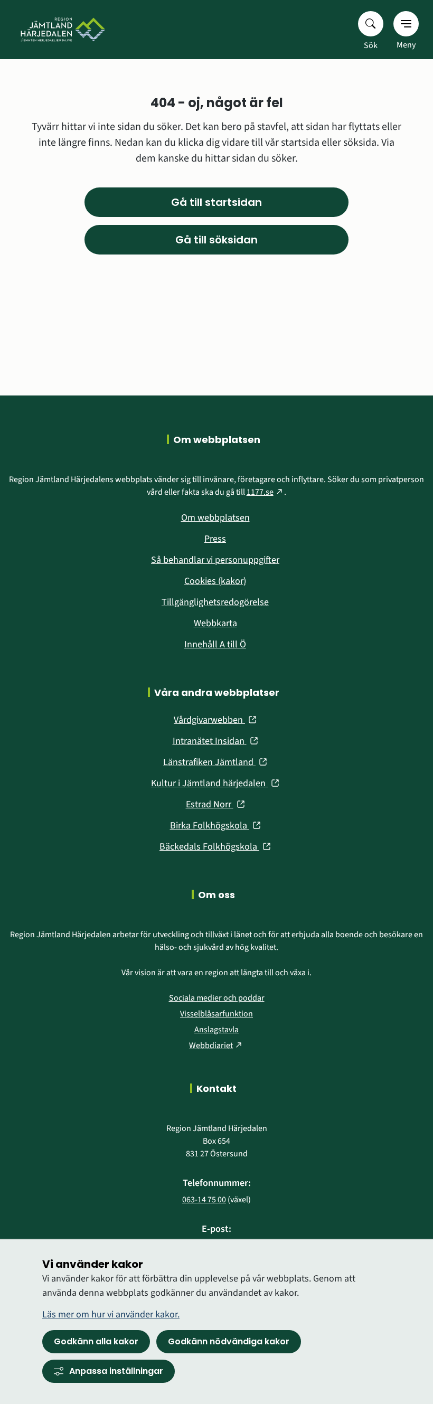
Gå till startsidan (216, 202)
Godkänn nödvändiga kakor (228, 1341)
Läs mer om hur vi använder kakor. (111, 1314)
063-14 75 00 (204, 1199)
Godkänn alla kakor (96, 1341)
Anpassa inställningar (116, 1371)
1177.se (266, 492)
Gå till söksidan (216, 239)
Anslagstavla (216, 1029)
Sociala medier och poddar (217, 998)
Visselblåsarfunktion (216, 1014)
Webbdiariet (216, 1045)
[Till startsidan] (60, 30)
